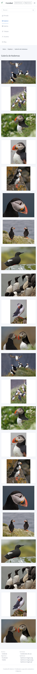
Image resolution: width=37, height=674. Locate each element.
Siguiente (3, 646)
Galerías (6, 26)
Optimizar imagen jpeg (26, 660)
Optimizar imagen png (26, 658)
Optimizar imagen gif (26, 662)
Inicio (4, 49)
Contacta (4, 654)
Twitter (4, 660)
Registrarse (28, 2)
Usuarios (6, 37)
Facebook (5, 658)
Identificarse (18, 2)
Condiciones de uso (26, 654)
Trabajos (6, 31)
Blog (5, 42)
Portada (6, 15)
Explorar (6, 21)
